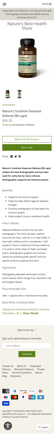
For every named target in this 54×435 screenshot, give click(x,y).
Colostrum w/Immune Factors (20, 309)
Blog (4, 376)
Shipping (6, 124)
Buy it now (26, 147)
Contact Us (7, 366)
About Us (21, 366)
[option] (7, 94)
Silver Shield (30, 313)
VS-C (19, 313)
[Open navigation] (4, 4)
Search (38, 372)
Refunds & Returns (24, 369)
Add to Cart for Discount (27, 139)
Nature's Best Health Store (27, 25)
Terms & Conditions (22, 372)
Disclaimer (15, 376)
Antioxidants (8, 105)
